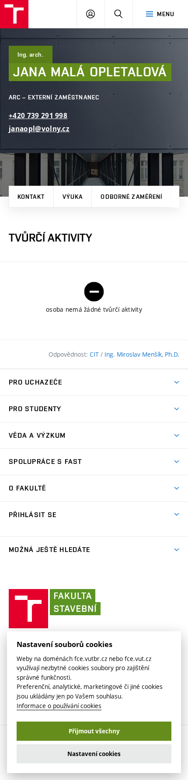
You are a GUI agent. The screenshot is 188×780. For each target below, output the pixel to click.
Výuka (73, 196)
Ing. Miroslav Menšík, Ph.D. (141, 354)
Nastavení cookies (94, 754)
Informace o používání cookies (59, 706)
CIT (95, 354)
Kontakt (31, 196)
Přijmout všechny (94, 731)
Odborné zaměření (131, 196)
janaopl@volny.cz (39, 128)
